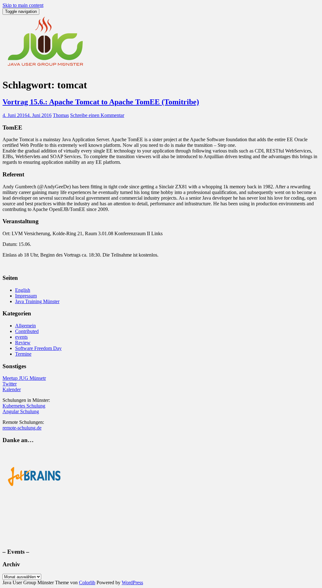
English (22, 290)
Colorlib (87, 582)
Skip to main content (23, 5)
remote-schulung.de (22, 427)
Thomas (61, 115)
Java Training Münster (37, 301)
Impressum (26, 295)
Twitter (10, 383)
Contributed (27, 331)
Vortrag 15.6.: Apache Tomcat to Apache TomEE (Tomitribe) (101, 102)
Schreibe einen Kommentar (97, 115)
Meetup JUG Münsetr (24, 378)
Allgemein (25, 325)
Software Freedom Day (38, 348)
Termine (23, 354)
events (21, 337)
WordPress (132, 582)
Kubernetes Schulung (24, 405)
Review (23, 342)
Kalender (12, 389)
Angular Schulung (21, 411)
